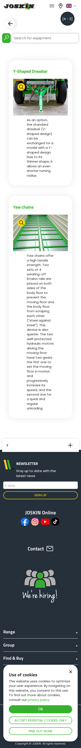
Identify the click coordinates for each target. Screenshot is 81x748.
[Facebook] (25, 521)
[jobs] (52, 6)
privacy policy (38, 699)
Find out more (40, 731)
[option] (40, 97)
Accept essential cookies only (40, 720)
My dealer (61, 5)
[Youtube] (45, 521)
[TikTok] (55, 521)
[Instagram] (35, 521)
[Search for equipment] (6, 38)
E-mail (10, 485)
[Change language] (71, 6)
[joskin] (19, 8)
